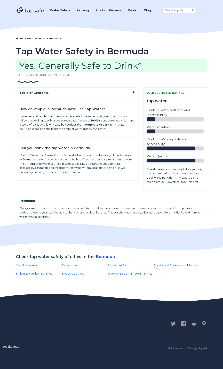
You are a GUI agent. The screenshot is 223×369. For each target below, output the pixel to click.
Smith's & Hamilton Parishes (34, 273)
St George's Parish (74, 273)
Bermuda (105, 256)
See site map (11, 346)
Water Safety (60, 10)
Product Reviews (108, 10)
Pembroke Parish (119, 265)
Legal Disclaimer (84, 324)
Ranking (83, 10)
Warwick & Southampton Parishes (130, 273)
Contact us (25, 324)
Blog (147, 10)
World (132, 10)
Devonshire (69, 265)
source (40, 159)
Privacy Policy (52, 324)
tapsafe (34, 10)
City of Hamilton (26, 265)
